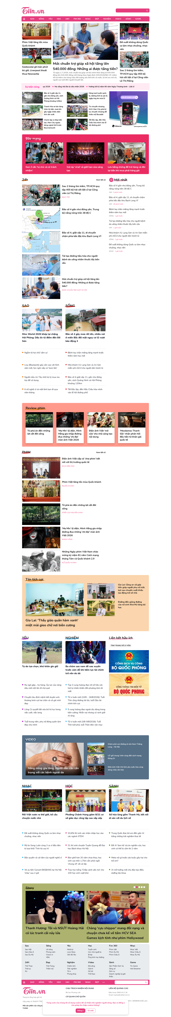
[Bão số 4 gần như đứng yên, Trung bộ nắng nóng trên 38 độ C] (41, 218)
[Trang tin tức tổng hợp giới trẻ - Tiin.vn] (33, 10)
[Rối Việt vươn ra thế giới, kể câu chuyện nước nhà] (42, 800)
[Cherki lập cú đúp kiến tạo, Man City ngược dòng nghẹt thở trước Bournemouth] (32, 124)
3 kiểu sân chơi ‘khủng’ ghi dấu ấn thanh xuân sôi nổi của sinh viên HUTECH (112, 933)
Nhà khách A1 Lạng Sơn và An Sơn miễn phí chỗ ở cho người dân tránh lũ (128, 234)
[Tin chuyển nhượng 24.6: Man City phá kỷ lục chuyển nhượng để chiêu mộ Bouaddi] (77, 111)
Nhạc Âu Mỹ (135, 955)
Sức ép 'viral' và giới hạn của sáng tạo (85, 168)
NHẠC (27, 786)
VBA (48, 957)
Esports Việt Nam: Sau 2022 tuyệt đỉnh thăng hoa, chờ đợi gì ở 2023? (52, 930)
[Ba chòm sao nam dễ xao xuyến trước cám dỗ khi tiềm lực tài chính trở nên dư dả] (85, 652)
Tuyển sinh (92, 949)
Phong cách (50, 952)
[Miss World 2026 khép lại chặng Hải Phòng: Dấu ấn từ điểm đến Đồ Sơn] (42, 320)
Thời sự (28, 969)
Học (59, 19)
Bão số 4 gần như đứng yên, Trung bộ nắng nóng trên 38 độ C (127, 187)
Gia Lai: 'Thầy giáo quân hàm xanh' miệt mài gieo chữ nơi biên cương (52, 622)
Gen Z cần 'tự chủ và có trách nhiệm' (41, 168)
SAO (25, 306)
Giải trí (90, 969)
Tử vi (69, 971)
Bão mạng (33, 138)
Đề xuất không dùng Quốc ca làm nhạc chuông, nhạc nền (127, 246)
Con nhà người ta (94, 952)
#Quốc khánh (68, 486)
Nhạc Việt (134, 949)
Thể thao (91, 974)
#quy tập (66, 197)
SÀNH (114, 786)
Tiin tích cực (35, 579)
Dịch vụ (112, 971)
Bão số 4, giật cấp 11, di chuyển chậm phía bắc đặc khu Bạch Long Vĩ (127, 199)
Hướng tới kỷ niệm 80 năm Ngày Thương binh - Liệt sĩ (93, 86)
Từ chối (90, 1010)
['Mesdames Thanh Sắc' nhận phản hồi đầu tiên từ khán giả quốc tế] (131, 420)
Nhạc (88, 19)
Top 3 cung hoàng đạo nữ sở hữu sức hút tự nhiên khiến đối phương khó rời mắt (85, 688)
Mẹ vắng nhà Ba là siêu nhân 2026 (51, 86)
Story (30, 888)
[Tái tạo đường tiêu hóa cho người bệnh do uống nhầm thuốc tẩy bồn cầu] (41, 265)
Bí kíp (90, 955)
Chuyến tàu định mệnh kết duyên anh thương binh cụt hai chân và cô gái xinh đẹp (42, 700)
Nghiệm (107, 19)
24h (25, 180)
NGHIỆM (72, 638)
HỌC (69, 786)
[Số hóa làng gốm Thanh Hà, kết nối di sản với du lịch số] (129, 800)
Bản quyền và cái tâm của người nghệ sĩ (43, 857)
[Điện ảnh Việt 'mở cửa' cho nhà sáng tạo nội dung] (101, 420)
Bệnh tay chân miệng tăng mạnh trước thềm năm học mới (127, 211)
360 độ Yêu (71, 955)
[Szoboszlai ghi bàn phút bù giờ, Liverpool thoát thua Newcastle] (36, 56)
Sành (128, 19)
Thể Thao (28, 966)
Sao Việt (28, 949)
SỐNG (70, 306)
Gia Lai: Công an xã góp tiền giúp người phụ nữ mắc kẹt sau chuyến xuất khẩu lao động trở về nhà (131, 588)
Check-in (49, 955)
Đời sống (91, 966)
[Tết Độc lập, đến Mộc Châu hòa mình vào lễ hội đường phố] (77, 124)
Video (118, 19)
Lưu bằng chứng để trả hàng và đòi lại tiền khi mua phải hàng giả (126, 168)
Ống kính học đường (96, 957)
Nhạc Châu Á (135, 952)
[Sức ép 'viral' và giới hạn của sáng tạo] (85, 153)
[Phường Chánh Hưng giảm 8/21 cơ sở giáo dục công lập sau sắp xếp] (85, 800)
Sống (41, 19)
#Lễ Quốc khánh (69, 563)
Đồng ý (80, 1010)
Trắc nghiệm (72, 969)
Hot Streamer (135, 969)
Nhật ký (70, 949)
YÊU (25, 638)
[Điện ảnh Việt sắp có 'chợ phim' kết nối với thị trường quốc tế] (41, 468)
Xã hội (90, 971)
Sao (32, 19)
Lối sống (49, 949)
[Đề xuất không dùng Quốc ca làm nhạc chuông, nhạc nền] (134, 31)
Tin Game (134, 966)
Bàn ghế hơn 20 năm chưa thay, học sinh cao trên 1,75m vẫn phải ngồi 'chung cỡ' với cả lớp (84, 860)
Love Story (71, 952)
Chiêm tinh (71, 966)
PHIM (26, 452)
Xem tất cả (101, 180)
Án (26, 971)
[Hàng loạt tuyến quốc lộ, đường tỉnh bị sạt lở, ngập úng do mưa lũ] (77, 98)
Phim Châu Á (114, 955)
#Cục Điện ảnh (68, 466)
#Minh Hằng (67, 539)
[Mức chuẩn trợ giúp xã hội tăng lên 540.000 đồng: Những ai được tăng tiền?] (85, 41)
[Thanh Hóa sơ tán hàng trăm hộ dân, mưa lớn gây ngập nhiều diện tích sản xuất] (32, 111)
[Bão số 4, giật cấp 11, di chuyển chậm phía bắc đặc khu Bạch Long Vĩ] (41, 242)
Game (138, 19)
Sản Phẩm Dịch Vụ (116, 966)
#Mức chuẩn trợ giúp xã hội (74, 290)
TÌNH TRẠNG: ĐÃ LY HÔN (121, 645)
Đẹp (97, 19)
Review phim (35, 408)
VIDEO (31, 740)
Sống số (112, 969)
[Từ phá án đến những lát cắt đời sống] (39, 420)
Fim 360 (77, 19)
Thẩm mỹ (50, 969)
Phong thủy (71, 974)
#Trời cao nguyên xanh (72, 512)
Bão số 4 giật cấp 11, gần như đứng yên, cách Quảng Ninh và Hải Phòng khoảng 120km (85, 380)
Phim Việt (113, 949)
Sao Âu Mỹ (29, 955)
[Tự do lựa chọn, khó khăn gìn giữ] (42, 652)
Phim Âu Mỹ (114, 952)
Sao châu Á (29, 952)
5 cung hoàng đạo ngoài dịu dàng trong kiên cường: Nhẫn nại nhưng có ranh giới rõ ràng (86, 712)
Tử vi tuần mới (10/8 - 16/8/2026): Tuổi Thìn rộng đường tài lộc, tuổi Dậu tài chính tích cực (86, 700)
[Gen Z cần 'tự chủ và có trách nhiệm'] (44, 153)
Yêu (50, 19)
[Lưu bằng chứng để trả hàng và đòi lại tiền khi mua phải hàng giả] (126, 153)
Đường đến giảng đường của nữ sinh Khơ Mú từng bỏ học (131, 605)
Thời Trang (50, 966)
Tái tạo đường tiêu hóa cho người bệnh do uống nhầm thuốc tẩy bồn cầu (127, 223)
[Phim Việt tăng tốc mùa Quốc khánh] (36, 31)
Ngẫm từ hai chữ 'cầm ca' (36, 352)
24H (67, 19)
